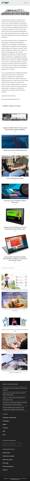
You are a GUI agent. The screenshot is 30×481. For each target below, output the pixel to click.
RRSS (4, 431)
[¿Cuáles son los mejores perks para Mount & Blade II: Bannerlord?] (15, 300)
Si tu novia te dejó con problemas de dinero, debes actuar (15, 201)
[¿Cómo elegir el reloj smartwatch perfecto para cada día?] (15, 281)
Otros (4, 434)
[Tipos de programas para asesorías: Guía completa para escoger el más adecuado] (15, 362)
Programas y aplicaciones (9, 417)
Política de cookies (8, 459)
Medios (5, 424)
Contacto (5, 470)
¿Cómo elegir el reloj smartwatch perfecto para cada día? (15, 290)
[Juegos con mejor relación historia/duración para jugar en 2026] (15, 321)
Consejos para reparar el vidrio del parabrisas (15, 150)
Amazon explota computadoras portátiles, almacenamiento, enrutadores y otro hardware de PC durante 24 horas (15, 258)
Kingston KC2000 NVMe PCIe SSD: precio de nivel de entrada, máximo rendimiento (15, 128)
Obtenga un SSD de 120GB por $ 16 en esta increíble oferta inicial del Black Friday (15, 228)
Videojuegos (6, 421)
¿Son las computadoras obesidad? (15, 178)
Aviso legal (5, 463)
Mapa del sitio (6, 452)
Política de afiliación (8, 466)
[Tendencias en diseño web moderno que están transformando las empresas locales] (15, 341)
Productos (5, 428)
